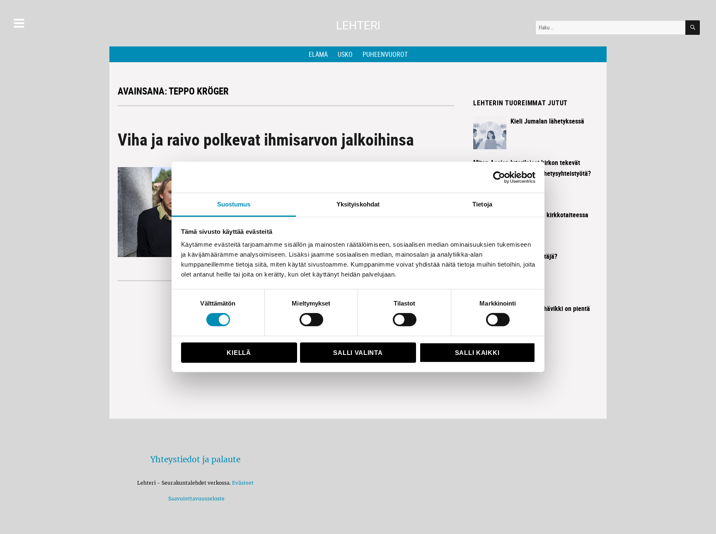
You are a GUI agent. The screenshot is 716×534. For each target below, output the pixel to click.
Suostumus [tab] (234, 204)
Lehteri (358, 25)
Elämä (318, 54)
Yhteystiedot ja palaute (195, 459)
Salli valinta (357, 352)
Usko (345, 54)
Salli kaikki (477, 352)
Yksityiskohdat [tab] (358, 204)
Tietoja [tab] (482, 204)
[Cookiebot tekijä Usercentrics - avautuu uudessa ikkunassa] (499, 177)
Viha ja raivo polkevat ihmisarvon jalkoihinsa (266, 139)
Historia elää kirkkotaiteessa (549, 214)
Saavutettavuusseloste (195, 498)
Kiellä (239, 352)
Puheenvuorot (385, 54)
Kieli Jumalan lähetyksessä (547, 121)
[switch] (311, 319)
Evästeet (243, 483)
